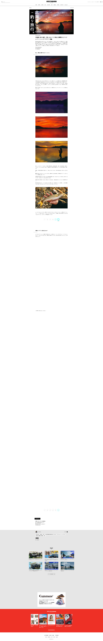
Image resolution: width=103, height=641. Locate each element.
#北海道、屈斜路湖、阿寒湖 (39, 535)
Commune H (66, 4)
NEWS (36, 4)
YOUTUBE (58, 4)
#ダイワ (55, 534)
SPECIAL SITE (61, 4)
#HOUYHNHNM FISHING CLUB (49, 534)
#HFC (43, 534)
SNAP (51, 4)
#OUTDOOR (37, 534)
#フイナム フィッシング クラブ (61, 534)
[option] (34, 621)
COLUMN (42, 4)
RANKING (55, 4)
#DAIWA (41, 534)
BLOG (45, 4)
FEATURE (39, 4)
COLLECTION (48, 4)
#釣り (44, 535)
